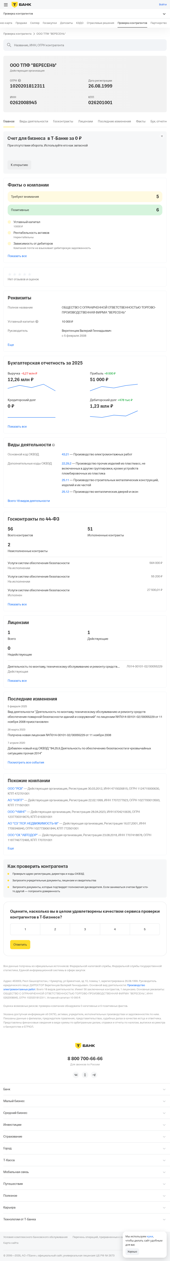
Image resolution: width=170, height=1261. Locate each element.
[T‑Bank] (21, 4)
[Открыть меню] (5, 4)
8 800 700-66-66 (85, 1059)
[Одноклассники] (85, 1075)
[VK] (76, 1075)
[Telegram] (94, 1075)
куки (150, 1236)
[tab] (9, 121)
